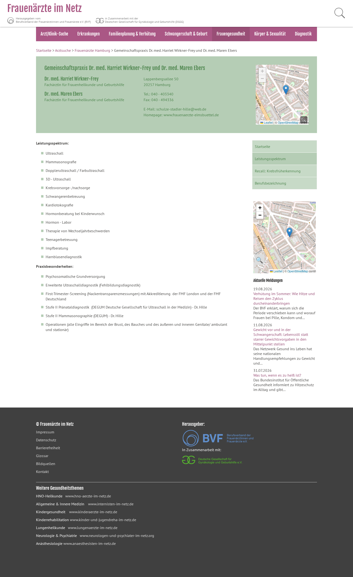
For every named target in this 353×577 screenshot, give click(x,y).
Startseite (43, 50)
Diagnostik (303, 33)
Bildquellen (45, 463)
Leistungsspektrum (270, 158)
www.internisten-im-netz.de (111, 503)
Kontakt (42, 471)
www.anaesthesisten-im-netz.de (89, 543)
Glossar (42, 455)
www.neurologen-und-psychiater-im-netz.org (117, 535)
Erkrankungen (88, 33)
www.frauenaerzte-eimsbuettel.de (191, 114)
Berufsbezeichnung (270, 183)
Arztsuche (63, 50)
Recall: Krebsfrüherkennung (278, 171)
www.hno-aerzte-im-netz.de (88, 496)
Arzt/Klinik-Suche (54, 33)
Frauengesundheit (231, 33)
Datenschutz (46, 439)
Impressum (45, 432)
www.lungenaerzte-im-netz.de (92, 527)
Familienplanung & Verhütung (132, 33)
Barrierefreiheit (48, 447)
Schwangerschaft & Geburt (186, 33)
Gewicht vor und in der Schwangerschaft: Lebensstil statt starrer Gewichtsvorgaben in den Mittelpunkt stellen (280, 336)
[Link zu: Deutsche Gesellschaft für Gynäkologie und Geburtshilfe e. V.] (212, 465)
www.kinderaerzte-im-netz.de (93, 511)
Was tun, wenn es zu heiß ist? (277, 375)
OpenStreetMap (288, 122)
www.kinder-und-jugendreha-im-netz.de (103, 519)
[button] (286, 90)
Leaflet (268, 122)
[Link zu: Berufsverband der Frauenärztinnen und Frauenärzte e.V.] (218, 445)
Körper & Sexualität (270, 33)
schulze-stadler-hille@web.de (181, 109)
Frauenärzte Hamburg (92, 50)
